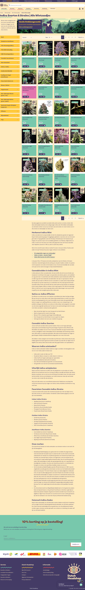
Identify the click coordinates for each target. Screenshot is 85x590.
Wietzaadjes (4, 8)
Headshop (28, 8)
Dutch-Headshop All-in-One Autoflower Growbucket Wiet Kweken (29, 89)
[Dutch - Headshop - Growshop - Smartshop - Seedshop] (4, 4)
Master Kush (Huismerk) (28, 58)
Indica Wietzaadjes (25, 12)
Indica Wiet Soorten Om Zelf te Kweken (44, 257)
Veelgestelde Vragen (6, 575)
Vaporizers (20, 8)
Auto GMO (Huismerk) (76, 117)
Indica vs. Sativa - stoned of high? (43, 255)
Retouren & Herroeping (6, 579)
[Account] (79, 8)
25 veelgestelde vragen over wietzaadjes (44, 253)
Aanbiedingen (46, 570)
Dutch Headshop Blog (48, 572)
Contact (24, 575)
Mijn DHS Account (26, 570)
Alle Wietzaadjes (16, 12)
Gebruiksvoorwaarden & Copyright (51, 575)
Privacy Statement (26, 579)
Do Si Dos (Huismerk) (60, 117)
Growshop (12, 8)
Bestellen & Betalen (6, 570)
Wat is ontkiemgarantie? (26, 27)
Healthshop (44, 8)
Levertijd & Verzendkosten (7, 572)
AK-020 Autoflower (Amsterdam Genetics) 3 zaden (60, 176)
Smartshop (36, 8)
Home (1, 12)
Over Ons (24, 572)
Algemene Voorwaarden (28, 577)
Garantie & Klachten (6, 577)
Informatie (52, 8)
